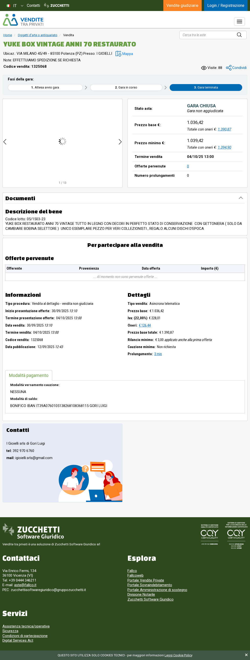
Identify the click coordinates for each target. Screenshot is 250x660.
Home (7, 35)
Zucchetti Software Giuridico (150, 599)
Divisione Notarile (141, 594)
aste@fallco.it (25, 585)
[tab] (28, 375)
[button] (124, 54)
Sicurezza (10, 631)
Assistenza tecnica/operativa (26, 626)
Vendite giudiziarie (182, 5)
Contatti (33, 5)
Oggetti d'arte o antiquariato (37, 35)
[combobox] (14, 5)
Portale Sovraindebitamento (149, 585)
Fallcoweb (135, 575)
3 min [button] (158, 354)
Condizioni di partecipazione (25, 636)
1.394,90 (224, 147)
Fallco (132, 571)
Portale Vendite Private (145, 580)
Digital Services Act (17, 640)
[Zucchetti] (56, 5)
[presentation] (5, 141)
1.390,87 (224, 129)
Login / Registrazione (225, 5)
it (15, 5)
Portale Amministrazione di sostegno (157, 590)
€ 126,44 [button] (145, 325)
